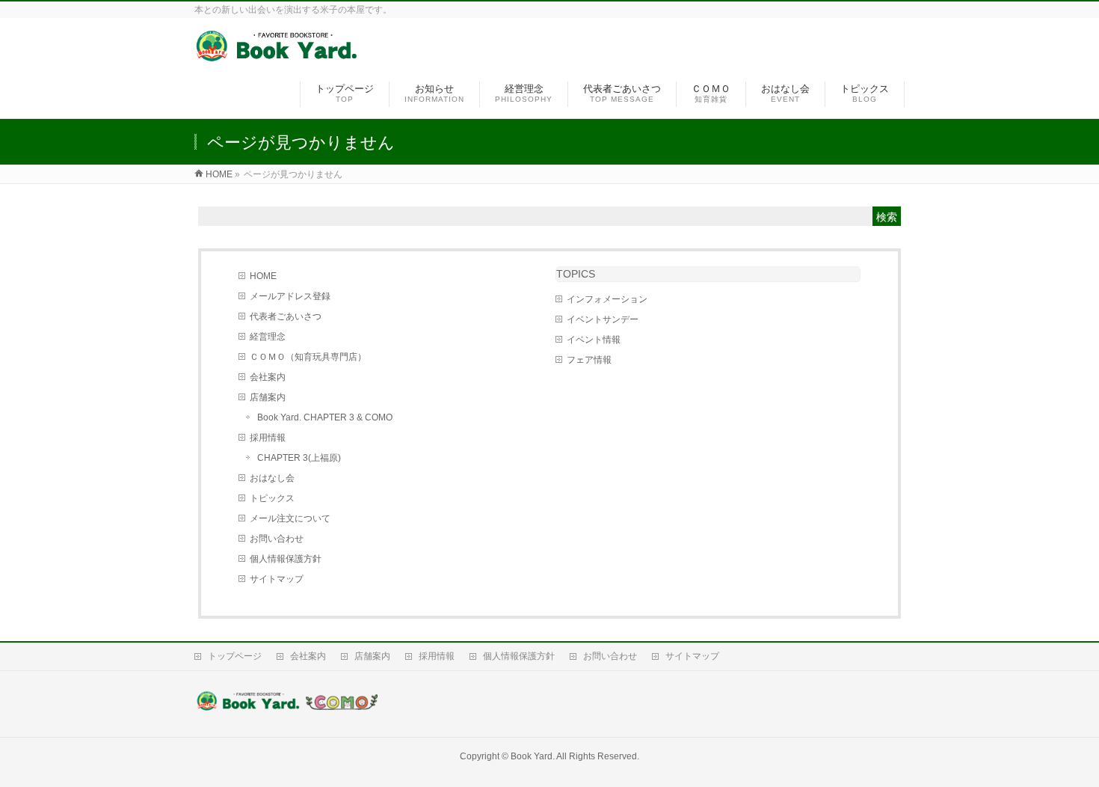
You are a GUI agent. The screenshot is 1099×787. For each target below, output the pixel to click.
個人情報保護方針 (285, 559)
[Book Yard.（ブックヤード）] (277, 55)
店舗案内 (268, 397)
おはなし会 (272, 478)
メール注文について (290, 518)
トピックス (272, 498)
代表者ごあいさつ (285, 316)
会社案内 (268, 377)
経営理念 (268, 336)
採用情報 (268, 437)
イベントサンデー (602, 319)
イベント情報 (594, 339)
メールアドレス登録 (290, 296)
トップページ (235, 656)
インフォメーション (607, 299)
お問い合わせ (277, 538)
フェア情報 (589, 360)
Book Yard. (533, 756)
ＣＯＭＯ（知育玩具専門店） (308, 357)
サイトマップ (277, 579)
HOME (263, 276)
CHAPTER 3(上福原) (299, 458)
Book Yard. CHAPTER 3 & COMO (324, 417)
